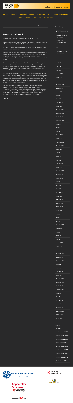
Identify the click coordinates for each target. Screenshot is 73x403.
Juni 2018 (58, 293)
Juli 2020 (58, 232)
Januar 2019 (59, 275)
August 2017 (59, 318)
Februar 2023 (59, 163)
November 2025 (60, 84)
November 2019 (60, 253)
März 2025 (58, 99)
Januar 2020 (59, 246)
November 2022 (60, 174)
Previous (40, 26)
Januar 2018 (59, 304)
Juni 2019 (58, 264)
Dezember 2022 (60, 171)
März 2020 (58, 239)
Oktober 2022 (59, 178)
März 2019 (58, 268)
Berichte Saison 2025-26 (62, 360)
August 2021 (59, 210)
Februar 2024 (59, 135)
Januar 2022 (59, 196)
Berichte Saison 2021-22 (62, 346)
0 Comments (6, 98)
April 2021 (58, 221)
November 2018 (60, 282)
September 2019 (60, 261)
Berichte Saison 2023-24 (62, 353)
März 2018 (58, 296)
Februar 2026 (59, 74)
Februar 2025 (59, 102)
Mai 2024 (58, 127)
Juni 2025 (58, 95)
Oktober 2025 (59, 88)
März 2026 (58, 70)
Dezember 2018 (60, 278)
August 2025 (59, 91)
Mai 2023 (58, 156)
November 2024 (60, 113)
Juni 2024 (58, 124)
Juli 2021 (58, 214)
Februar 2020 (59, 243)
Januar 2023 (59, 167)
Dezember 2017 (60, 307)
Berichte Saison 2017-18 (62, 332)
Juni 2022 (58, 181)
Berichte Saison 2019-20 (62, 339)
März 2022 (58, 189)
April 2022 (58, 185)
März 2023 (58, 160)
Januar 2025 (59, 106)
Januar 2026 (59, 77)
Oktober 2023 (59, 149)
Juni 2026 (58, 63)
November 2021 (60, 203)
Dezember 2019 (60, 250)
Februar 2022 (59, 192)
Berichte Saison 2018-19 (62, 335)
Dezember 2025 (60, 81)
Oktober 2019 (59, 257)
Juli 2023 (58, 153)
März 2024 (58, 131)
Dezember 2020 (60, 225)
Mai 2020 (58, 235)
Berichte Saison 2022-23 (62, 350)
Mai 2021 (58, 217)
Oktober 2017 (59, 314)
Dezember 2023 (60, 142)
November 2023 (60, 145)
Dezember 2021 (60, 199)
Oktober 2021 (59, 207)
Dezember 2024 (60, 109)
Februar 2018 (59, 300)
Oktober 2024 (59, 117)
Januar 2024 (59, 138)
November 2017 (60, 311)
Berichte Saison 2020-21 (62, 342)
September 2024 (60, 120)
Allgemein (58, 328)
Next (45, 26)
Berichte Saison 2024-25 (62, 357)
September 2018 (60, 289)
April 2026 (58, 66)
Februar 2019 (59, 271)
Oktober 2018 (59, 286)
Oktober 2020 (59, 228)
